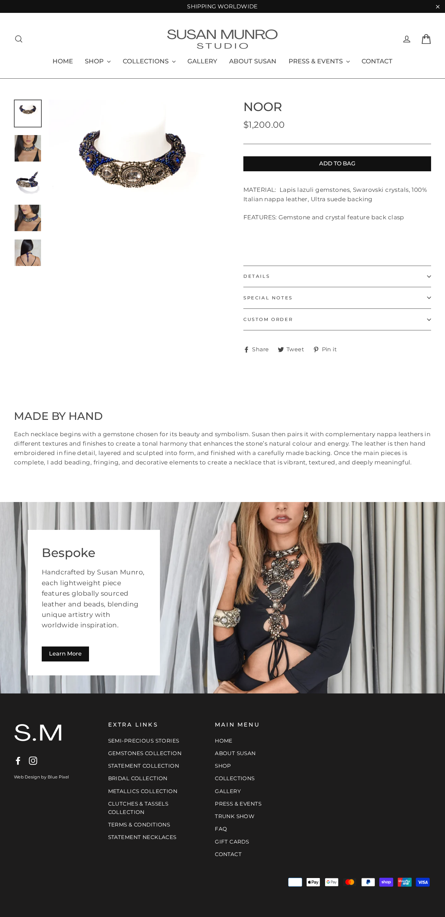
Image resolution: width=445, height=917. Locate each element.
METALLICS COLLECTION (143, 791)
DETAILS (256, 276)
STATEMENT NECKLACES (142, 837)
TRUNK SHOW (234, 816)
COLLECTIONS (146, 61)
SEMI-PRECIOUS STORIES (143, 740)
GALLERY (202, 61)
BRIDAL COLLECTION (138, 778)
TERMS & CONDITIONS (139, 824)
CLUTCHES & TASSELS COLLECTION (138, 807)
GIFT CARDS (232, 841)
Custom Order (268, 319)
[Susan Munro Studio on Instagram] (33, 760)
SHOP (95, 61)
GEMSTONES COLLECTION (145, 753)
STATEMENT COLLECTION (143, 765)
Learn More (65, 653)
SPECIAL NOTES (268, 297)
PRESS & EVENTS (317, 61)
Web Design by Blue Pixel (41, 776)
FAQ (221, 828)
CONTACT (377, 61)
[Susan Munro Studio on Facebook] (18, 760)
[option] (133, 184)
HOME (62, 61)
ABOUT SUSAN (252, 61)
